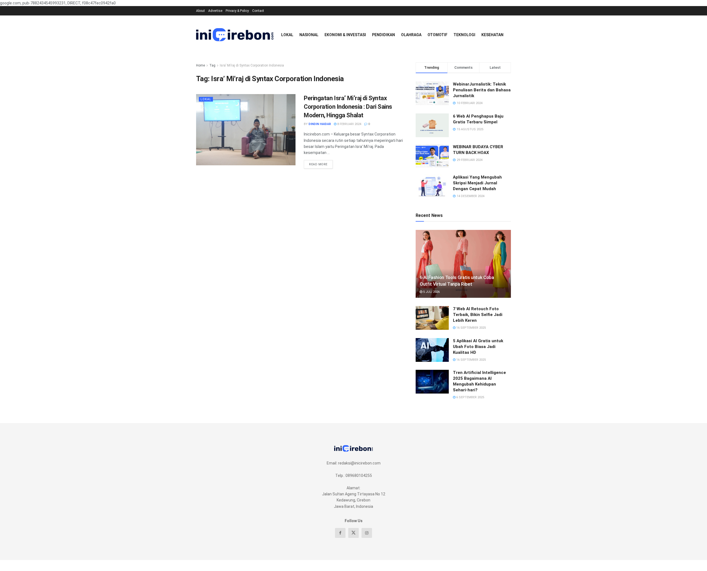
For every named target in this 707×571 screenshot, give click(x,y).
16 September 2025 (470, 328)
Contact (258, 11)
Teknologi (464, 35)
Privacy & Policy (237, 11)
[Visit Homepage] (234, 34)
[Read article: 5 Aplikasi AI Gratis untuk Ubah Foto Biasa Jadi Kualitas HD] (432, 350)
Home (200, 65)
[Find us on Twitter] (353, 533)
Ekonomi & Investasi (345, 35)
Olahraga (411, 35)
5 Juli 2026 (431, 292)
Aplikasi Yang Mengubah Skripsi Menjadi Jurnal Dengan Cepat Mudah (477, 183)
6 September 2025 (469, 397)
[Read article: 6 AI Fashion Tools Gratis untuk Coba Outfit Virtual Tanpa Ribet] (463, 264)
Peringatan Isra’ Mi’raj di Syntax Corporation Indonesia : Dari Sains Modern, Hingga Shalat (348, 107)
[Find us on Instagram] (367, 533)
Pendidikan (383, 35)
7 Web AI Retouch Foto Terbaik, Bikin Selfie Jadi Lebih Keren (477, 314)
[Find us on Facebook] (340, 533)
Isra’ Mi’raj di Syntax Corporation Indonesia (252, 65)
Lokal (287, 35)
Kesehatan (492, 35)
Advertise (215, 11)
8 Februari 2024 (348, 124)
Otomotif (437, 35)
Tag (212, 65)
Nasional (308, 35)
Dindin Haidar (319, 124)
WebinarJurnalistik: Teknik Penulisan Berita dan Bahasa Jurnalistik (482, 90)
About (200, 11)
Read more (321, 163)
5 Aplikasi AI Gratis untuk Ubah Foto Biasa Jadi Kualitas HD (478, 346)
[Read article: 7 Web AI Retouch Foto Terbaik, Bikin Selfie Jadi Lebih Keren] (432, 318)
